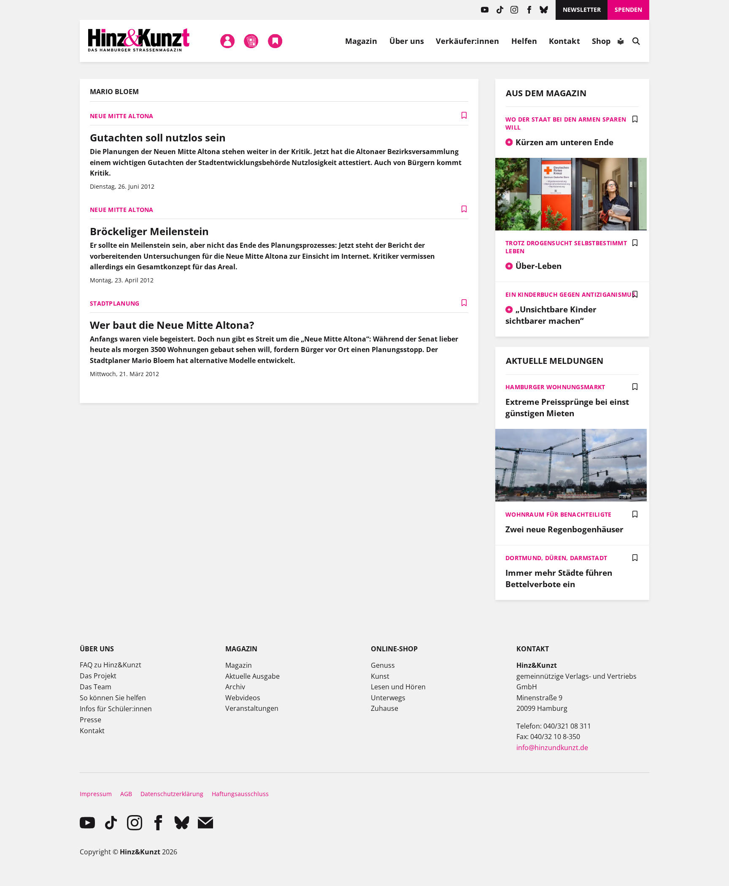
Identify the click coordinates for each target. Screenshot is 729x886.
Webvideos (242, 697)
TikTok (499, 10)
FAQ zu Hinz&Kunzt (110, 664)
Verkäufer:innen (467, 41)
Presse (90, 719)
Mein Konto (227, 40)
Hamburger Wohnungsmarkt (555, 387)
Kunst (380, 676)
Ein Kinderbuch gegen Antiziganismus (570, 294)
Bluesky (544, 10)
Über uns (406, 41)
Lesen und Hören (398, 686)
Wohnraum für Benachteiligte (558, 514)
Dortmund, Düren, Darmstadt (556, 558)
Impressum (96, 794)
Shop (601, 41)
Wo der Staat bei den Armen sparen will (565, 123)
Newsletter (582, 9)
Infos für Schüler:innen (116, 708)
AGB (126, 794)
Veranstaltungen (251, 708)
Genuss (383, 665)
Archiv (235, 686)
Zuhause (384, 708)
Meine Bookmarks (275, 40)
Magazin (361, 41)
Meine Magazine (251, 40)
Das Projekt (98, 675)
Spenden (628, 9)
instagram (514, 10)
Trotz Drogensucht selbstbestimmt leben (566, 247)
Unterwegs (388, 697)
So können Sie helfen (113, 697)
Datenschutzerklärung (171, 794)
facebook (529, 10)
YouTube (485, 10)
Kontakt (564, 41)
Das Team (95, 686)
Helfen (524, 41)
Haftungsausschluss (240, 794)
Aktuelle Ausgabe (252, 676)
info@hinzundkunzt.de (552, 747)
